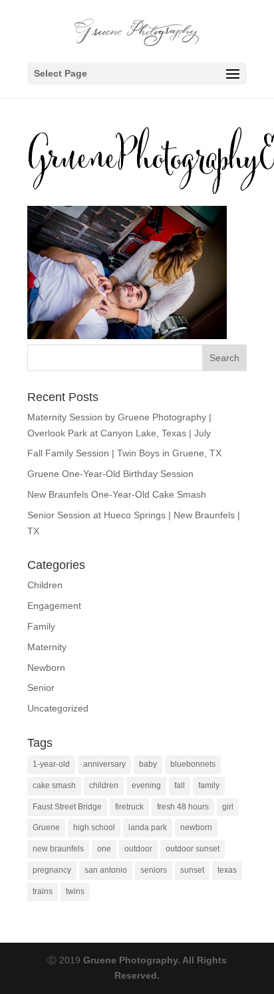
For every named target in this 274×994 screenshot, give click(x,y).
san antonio (105, 870)
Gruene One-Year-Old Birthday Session (110, 473)
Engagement (54, 605)
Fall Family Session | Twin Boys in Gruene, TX (124, 453)
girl (227, 806)
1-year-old (51, 764)
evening (146, 785)
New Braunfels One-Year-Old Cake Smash (116, 494)
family (208, 785)
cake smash (54, 785)
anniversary (104, 764)
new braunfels (58, 848)
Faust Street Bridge (67, 806)
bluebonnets (192, 764)
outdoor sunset (192, 848)
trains (43, 891)
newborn (196, 827)
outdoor (138, 848)
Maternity (47, 647)
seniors (153, 870)
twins (75, 891)
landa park (147, 827)
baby (148, 764)
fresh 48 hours (183, 806)
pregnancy (52, 870)
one (104, 848)
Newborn (46, 667)
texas (227, 870)
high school (94, 827)
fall (179, 785)
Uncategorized (57, 708)
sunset (192, 870)
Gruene (46, 827)
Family (41, 626)
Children (45, 585)
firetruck (129, 806)
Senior (41, 687)
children (103, 785)
